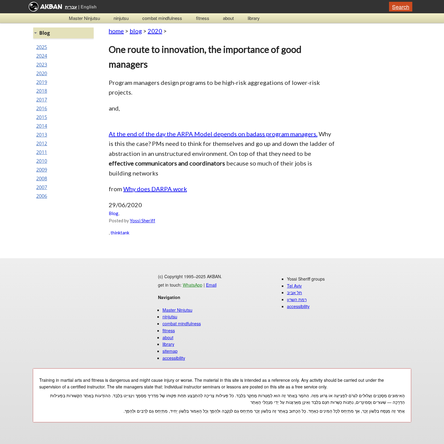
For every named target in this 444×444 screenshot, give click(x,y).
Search (400, 7)
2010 (41, 161)
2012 (41, 143)
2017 (41, 99)
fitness (202, 18)
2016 (41, 108)
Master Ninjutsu (84, 18)
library (254, 18)
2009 (41, 169)
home (116, 30)
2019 (41, 82)
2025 (41, 47)
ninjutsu (121, 18)
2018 (41, 91)
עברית (71, 7)
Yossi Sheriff (142, 220)
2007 (41, 187)
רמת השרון (297, 299)
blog (136, 30)
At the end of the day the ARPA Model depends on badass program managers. (213, 133)
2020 (155, 30)
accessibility (173, 358)
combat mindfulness (162, 18)
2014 (41, 126)
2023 (41, 64)
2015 (41, 117)
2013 (41, 134)
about (228, 18)
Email (211, 285)
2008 (41, 178)
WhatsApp (192, 285)
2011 (41, 152)
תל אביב (294, 292)
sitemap (170, 351)
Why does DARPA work (155, 188)
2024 (41, 56)
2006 (41, 196)
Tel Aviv (294, 286)
